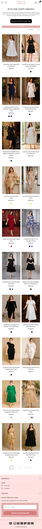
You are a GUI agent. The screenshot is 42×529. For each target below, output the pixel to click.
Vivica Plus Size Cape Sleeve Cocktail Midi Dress (31, 108)
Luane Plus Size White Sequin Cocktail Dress (30, 152)
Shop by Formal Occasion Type (21, 21)
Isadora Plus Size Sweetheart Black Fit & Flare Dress (30, 283)
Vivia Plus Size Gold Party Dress (11, 197)
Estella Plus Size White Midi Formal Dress (11, 65)
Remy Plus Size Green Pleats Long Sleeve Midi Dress (11, 411)
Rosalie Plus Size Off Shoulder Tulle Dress (11, 283)
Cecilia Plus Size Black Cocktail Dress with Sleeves (31, 65)
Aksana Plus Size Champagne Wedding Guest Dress (11, 454)
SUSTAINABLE (3, 39)
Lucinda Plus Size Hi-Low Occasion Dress (31, 240)
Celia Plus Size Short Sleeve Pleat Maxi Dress (31, 325)
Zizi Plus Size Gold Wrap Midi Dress (30, 197)
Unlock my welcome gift (20, 513)
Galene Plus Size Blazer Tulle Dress (31, 411)
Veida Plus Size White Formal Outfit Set (30, 368)
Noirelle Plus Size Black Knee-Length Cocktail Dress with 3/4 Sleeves (11, 153)
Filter (22, 26)
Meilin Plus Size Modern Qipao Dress (11, 240)
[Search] (5, 2)
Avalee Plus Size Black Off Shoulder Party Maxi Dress (11, 325)
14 (26, 467)
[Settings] (35, 2)
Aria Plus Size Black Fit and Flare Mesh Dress (30, 454)
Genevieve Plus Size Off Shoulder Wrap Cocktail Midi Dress (11, 109)
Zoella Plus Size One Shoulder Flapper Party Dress (11, 368)
